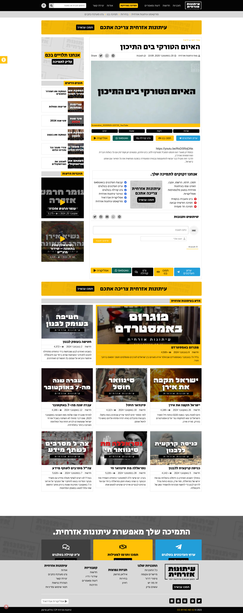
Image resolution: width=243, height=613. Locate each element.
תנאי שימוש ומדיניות (56, 587)
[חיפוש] (51, 5)
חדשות (166, 5)
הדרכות (93, 585)
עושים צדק (151, 587)
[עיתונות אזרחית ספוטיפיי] (192, 600)
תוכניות (177, 5)
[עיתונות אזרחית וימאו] (184, 600)
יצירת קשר (98, 5)
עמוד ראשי (195, 40)
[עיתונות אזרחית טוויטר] (199, 600)
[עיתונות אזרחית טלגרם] (171, 600)
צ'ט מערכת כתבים (94, 14)
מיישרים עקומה (149, 574)
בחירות (124, 14)
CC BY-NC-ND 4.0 (185, 610)
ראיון (124, 582)
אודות (110, 5)
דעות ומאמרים (152, 5)
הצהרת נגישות (59, 582)
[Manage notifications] (6, 607)
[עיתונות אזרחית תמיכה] (178, 600)
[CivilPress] (193, 5)
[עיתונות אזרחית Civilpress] (181, 572)
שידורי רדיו (91, 576)
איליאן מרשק (120, 574)
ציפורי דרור (151, 578)
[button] (3, 59)
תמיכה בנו (112, 14)
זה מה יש (152, 582)
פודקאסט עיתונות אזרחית (145, 14)
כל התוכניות (151, 570)
